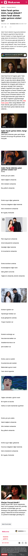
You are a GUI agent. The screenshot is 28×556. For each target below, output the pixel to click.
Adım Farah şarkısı (19, 42)
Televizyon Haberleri (11, 7)
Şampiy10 (5, 539)
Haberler (3, 7)
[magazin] (5, 531)
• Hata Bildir (22, 554)
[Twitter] (26, 543)
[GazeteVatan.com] (4, 555)
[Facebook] (23, 543)
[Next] (19, 543)
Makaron (5, 536)
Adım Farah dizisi (6, 524)
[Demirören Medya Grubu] (21, 531)
